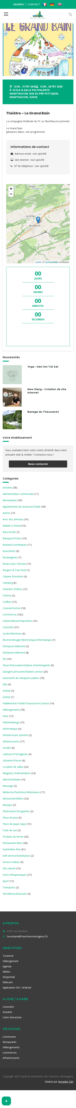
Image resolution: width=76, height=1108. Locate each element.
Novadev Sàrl (65, 1081)
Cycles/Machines (12, 633)
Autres (6, 513)
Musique (7, 805)
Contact (34, 4)
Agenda (7, 966)
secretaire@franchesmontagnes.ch (27, 936)
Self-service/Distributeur (16, 855)
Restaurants (9, 1042)
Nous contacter (38, 464)
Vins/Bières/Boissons (15, 893)
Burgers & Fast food (14, 570)
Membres (18, 4)
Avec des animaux (13, 519)
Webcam (8, 982)
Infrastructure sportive (15, 735)
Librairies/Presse (12, 760)
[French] (45, 4)
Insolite (7, 747)
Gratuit (6, 690)
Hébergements (11, 709)
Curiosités (8, 627)
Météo (6, 971)
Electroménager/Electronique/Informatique (27, 640)
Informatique (10, 728)
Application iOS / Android (17, 987)
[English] (60, 4)
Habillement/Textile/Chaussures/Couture (26, 703)
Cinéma (7, 595)
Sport (6, 881)
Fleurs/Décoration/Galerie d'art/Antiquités (26, 665)
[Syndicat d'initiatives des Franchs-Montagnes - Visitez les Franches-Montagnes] (38, 14)
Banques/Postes (12, 538)
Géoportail (9, 977)
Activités (7, 487)
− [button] (11, 194)
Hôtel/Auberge (11, 722)
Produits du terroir (13, 836)
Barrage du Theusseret (43, 411)
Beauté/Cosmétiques (15, 544)
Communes (9, 1036)
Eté (4, 659)
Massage (8, 785)
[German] (52, 4)
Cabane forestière (13, 576)
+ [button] (11, 189)
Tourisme (8, 955)
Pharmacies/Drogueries (16, 811)
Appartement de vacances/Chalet (22, 506)
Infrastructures (11, 741)
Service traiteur (11, 862)
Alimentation (10, 500)
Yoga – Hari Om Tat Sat (42, 366)
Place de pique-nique (14, 824)
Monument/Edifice (13, 798)
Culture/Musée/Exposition (17, 620)
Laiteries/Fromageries (15, 754)
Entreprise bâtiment (14, 646)
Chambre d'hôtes (12, 589)
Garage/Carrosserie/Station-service (23, 671)
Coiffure (7, 601)
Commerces (10, 614)
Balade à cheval (12, 525)
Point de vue (10, 830)
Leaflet (38, 262)
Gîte (5, 684)
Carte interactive (12, 1017)
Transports (9, 887)
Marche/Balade (11, 779)
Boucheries (9, 551)
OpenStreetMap (51, 262)
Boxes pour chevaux (14, 563)
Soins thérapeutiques (15, 874)
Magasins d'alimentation (17, 773)
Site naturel (9, 868)
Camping (8, 582)
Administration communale (18, 494)
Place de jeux (10, 817)
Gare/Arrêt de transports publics (21, 678)
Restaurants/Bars (13, 843)
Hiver (5, 716)
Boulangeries (10, 557)
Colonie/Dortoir (12, 608)
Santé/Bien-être (12, 849)
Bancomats (9, 532)
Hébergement (10, 961)
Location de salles (13, 766)
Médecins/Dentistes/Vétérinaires (21, 792)
